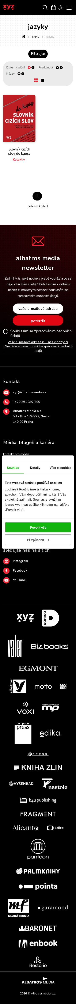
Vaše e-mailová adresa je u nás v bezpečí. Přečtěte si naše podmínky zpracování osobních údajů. (38, 346)
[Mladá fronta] (19, 907)
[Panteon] (38, 849)
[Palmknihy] (38, 871)
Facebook (20, 570)
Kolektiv (19, 159)
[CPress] (38, 754)
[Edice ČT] (55, 828)
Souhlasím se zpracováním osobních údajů (41, 333)
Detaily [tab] (35, 467)
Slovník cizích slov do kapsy (19, 151)
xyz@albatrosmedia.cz (29, 392)
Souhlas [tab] (13, 467)
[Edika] (51, 733)
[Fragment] (38, 814)
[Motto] (43, 686)
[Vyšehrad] (21, 783)
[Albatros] (18, 686)
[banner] (14, 7)
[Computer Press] (23, 733)
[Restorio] (38, 961)
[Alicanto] (25, 828)
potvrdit (38, 321)
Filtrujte (38, 53)
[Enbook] (38, 943)
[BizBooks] (50, 646)
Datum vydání (15, 67)
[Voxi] (25, 707)
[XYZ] (25, 618)
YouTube (19, 580)
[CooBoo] (63, 686)
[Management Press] (50, 707)
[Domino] (50, 618)
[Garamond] (53, 907)
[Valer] (15, 646)
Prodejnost (46, 67)
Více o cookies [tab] (60, 467)
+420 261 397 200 (26, 402)
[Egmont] (38, 668)
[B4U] (38, 800)
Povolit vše (38, 527)
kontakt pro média (16, 454)
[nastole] (54, 783)
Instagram (20, 561)
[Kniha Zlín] (38, 767)
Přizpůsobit (35, 540)
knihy (35, 37)
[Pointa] (38, 886)
